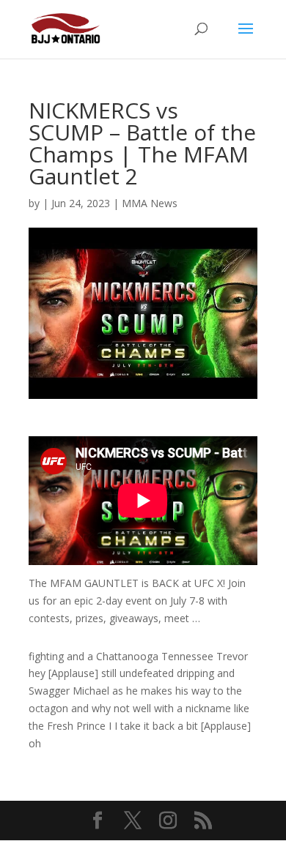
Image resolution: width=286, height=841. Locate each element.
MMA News (149, 203)
